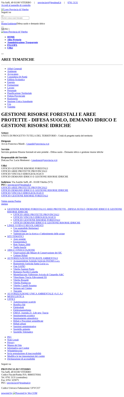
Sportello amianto (21, 329)
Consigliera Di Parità (17, 77)
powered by (7, 393)
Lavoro (10, 87)
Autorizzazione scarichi (24, 302)
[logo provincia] (62, 9)
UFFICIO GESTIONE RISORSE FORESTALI (36, 220)
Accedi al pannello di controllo (16, 5)
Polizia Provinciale (16, 96)
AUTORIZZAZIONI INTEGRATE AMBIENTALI (32, 258)
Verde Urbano (20, 231)
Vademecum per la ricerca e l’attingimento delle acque (39, 233)
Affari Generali (14, 68)
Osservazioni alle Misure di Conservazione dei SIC (37, 252)
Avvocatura (12, 74)
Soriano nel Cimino (22, 288)
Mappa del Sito (14, 345)
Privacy (11, 342)
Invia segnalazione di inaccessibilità (24, 353)
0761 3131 (73, 2)
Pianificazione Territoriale (19, 93)
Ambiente (11, 23)
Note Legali (13, 339)
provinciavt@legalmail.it (49, 2)
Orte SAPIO (19, 266)
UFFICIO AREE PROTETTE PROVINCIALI (36, 214)
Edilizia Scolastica (16, 79)
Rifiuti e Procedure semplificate (28, 321)
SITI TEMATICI (15, 236)
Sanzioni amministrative (24, 326)
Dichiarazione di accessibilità (21, 359)
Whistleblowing (14, 350)
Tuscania (17, 291)
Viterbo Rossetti (21, 280)
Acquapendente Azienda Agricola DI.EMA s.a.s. (36, 261)
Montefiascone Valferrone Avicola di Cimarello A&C (38, 274)
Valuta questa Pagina (11, 201)
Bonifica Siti (19, 304)
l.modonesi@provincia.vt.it (44, 160)
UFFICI (11, 299)
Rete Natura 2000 (21, 244)
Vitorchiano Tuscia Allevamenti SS (30, 277)
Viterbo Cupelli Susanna (25, 285)
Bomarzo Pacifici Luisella (25, 272)
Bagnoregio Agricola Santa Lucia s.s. (31, 263)
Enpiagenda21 (20, 242)
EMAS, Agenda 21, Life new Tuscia (30, 312)
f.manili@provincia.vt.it (37, 144)
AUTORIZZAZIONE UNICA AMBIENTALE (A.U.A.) (35, 293)
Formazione (13, 85)
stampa (4, 204)
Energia (11, 82)
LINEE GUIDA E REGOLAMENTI (25, 225)
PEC (9, 337)
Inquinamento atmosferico (25, 318)
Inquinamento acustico (24, 315)
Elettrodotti (18, 307)
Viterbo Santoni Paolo (23, 269)
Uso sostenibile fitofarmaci (26, 228)
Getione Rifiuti (20, 255)
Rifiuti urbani (19, 323)
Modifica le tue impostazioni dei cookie (26, 356)
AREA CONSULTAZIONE (21, 250)
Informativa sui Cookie (18, 348)
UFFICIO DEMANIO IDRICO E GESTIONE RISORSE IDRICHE (46, 222)
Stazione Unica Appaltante (20, 101)
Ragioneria (12, 98)
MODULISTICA (15, 296)
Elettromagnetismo (22, 310)
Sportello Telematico (23, 332)
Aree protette (19, 239)
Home (4, 23)
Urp (9, 104)
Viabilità (11, 107)
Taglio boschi (19, 247)
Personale (11, 90)
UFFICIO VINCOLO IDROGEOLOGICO (34, 217)
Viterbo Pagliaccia (22, 282)
